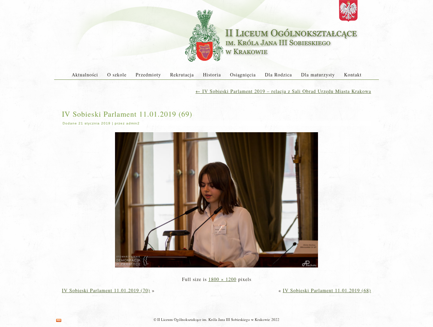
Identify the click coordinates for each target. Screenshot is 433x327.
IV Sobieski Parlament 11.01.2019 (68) (327, 290)
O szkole (117, 74)
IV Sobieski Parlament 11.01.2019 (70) (106, 290)
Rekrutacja (182, 74)
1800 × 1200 (222, 279)
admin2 (133, 123)
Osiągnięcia (243, 74)
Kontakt (353, 74)
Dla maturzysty (318, 74)
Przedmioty (148, 74)
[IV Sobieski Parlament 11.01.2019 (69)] (216, 268)
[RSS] (58, 320)
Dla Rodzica (278, 74)
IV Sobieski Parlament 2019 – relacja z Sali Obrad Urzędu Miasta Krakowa (283, 91)
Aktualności (85, 74)
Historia (212, 74)
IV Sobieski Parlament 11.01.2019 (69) (127, 114)
